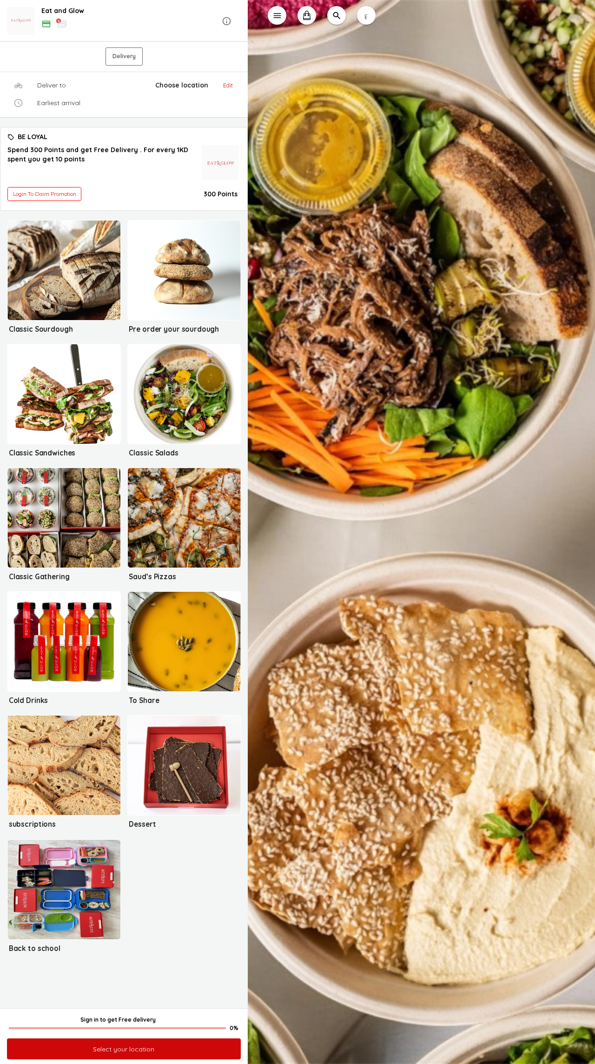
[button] (124, 21)
